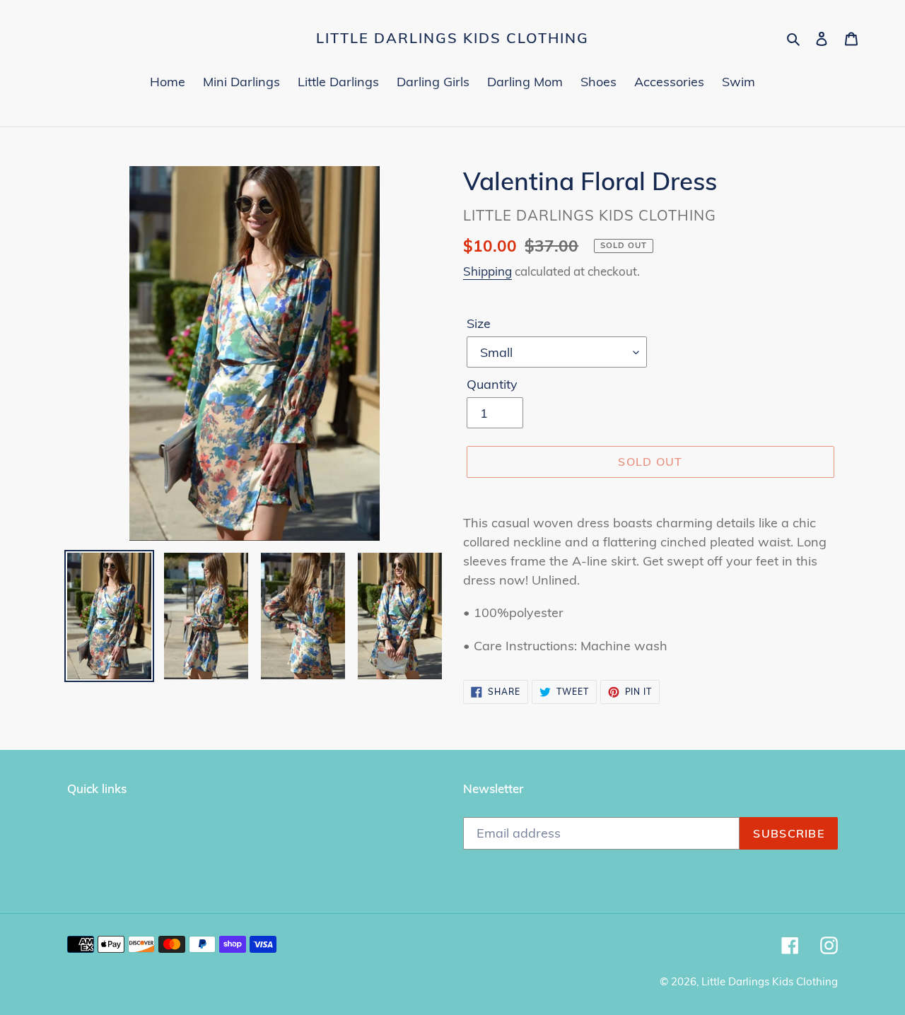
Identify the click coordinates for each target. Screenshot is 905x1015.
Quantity (492, 384)
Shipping (487, 271)
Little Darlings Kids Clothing (452, 38)
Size (479, 323)
